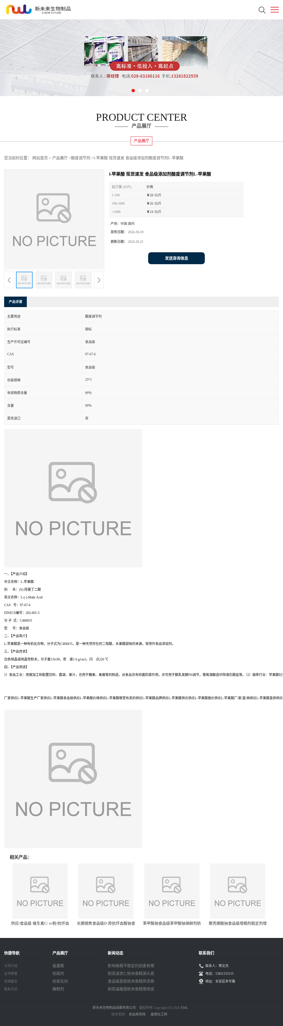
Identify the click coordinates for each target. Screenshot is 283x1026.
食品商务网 (137, 1014)
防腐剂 (58, 973)
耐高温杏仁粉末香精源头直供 (131, 974)
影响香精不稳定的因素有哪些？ (131, 967)
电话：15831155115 (219, 974)
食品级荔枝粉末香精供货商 (131, 981)
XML (184, 1008)
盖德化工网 (159, 1014)
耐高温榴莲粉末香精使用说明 (131, 990)
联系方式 (10, 989)
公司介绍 (10, 966)
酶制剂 (58, 989)
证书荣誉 (10, 974)
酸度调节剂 (80, 158)
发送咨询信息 (176, 258)
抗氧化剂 (60, 981)
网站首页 (40, 158)
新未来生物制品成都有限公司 (114, 1008)
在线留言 (10, 981)
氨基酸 (58, 966)
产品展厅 (60, 158)
